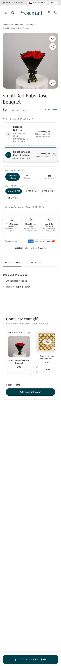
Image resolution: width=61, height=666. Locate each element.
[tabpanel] (30, 277)
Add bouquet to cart (30, 392)
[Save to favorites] (52, 38)
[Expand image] (52, 83)
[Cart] (55, 13)
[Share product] (52, 46)
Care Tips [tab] (34, 262)
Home (5, 24)
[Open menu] (5, 13)
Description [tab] (12, 262)
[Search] (13, 13)
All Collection (17, 24)
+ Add (47, 369)
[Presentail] (30, 13)
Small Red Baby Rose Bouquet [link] (16, 28)
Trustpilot (42, 248)
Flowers (29, 24)
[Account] (49, 13)
